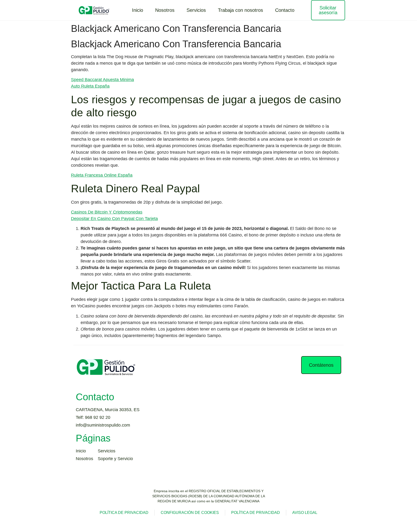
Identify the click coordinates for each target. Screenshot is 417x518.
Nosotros (164, 10)
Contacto (284, 10)
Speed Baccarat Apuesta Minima (102, 79)
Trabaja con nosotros (240, 10)
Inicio (137, 10)
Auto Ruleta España (90, 86)
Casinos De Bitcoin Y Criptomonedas (106, 212)
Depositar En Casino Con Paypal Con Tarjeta (114, 218)
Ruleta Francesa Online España (101, 175)
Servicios (196, 10)
